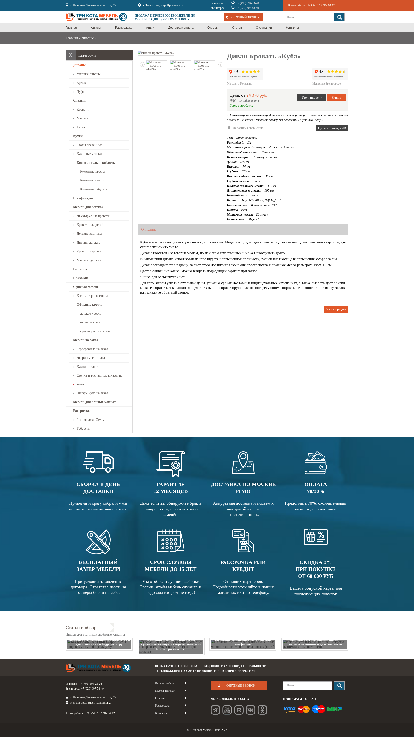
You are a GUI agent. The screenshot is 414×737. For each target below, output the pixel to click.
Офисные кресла (89, 304)
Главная (72, 38)
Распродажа (82, 411)
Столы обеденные (89, 145)
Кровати (83, 109)
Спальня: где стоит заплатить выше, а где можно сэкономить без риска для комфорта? (243, 639)
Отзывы (160, 698)
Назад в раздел (336, 309)
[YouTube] (227, 710)
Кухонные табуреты (94, 189)
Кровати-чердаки (89, 251)
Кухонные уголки (89, 154)
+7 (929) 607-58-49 (247, 8)
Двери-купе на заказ (91, 358)
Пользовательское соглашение (182, 666)
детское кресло (90, 313)
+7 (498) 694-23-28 (247, 3)
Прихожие (80, 278)
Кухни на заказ (87, 366)
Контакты (161, 713)
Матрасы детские (89, 260)
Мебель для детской (88, 207)
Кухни (78, 136)
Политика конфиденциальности (238, 666)
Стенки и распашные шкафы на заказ (99, 380)
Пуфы (81, 92)
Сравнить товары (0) (332, 128)
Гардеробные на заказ (92, 349)
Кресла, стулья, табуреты (96, 162)
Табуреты (83, 428)
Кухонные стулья (92, 180)
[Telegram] (215, 710)
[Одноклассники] (262, 710)
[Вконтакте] (250, 710)
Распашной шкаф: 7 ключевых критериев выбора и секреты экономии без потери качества (171, 644)
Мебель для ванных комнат (94, 402)
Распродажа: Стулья (91, 419)
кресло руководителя (95, 331)
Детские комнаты (89, 233)
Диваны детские (88, 242)
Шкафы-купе (83, 198)
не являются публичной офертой (226, 671)
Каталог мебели (164, 683)
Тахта (81, 127)
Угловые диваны (88, 74)
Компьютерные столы (92, 296)
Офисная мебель (85, 287)
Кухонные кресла (92, 171)
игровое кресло (91, 322)
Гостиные (80, 269)
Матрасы (83, 118)
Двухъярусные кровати (93, 216)
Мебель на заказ (85, 340)
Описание (148, 229)
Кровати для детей (90, 225)
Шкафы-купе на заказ (92, 393)
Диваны (88, 38)
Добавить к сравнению (248, 127)
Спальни (79, 100)
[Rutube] (239, 710)
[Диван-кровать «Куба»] (156, 52)
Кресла (81, 83)
